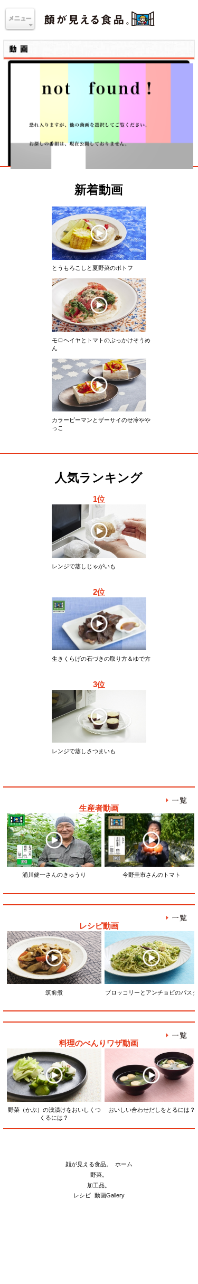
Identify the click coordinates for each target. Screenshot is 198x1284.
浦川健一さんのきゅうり (54, 874)
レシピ (82, 1195)
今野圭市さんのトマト (151, 874)
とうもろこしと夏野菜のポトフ (92, 268)
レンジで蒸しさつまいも (84, 751)
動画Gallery (110, 1195)
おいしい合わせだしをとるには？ (151, 1110)
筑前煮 (54, 992)
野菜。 (99, 1174)
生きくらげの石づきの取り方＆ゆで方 (101, 658)
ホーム (124, 1164)
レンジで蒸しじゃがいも (84, 566)
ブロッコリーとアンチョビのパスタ (151, 992)
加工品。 (98, 1185)
